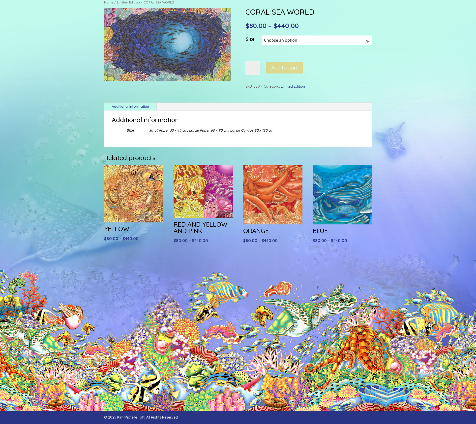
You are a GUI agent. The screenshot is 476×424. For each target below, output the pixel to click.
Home (108, 2)
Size (250, 39)
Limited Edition (128, 2)
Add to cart (284, 68)
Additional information (130, 106)
